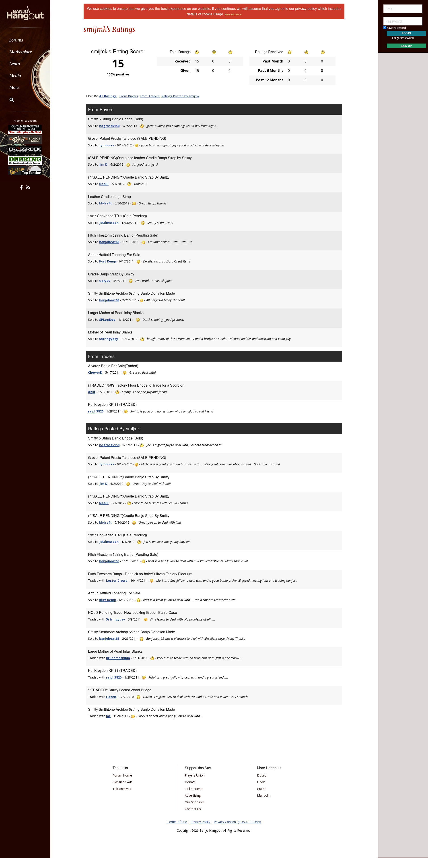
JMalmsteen (109, 223)
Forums (16, 40)
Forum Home (122, 775)
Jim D (103, 164)
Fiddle (261, 782)
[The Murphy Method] (25, 129)
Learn (14, 63)
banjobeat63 (109, 242)
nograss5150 (109, 126)
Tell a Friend (193, 789)
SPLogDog (107, 319)
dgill (91, 392)
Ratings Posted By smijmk (180, 96)
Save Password (396, 28)
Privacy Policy (200, 822)
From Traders (150, 96)
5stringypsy (108, 339)
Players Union (195, 775)
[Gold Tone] (25, 171)
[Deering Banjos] (25, 160)
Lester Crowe (117, 580)
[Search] (9, 100)
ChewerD (95, 372)
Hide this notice (233, 14)
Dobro (261, 775)
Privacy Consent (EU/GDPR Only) (237, 822)
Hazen (111, 697)
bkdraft (105, 203)
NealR (104, 184)
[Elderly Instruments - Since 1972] (25, 139)
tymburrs (106, 145)
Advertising (193, 795)
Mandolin (263, 795)
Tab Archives (122, 789)
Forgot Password (403, 38)
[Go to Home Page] (25, 12)
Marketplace (20, 51)
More (14, 87)
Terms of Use (177, 822)
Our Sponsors (195, 802)
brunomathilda (118, 658)
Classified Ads (122, 782)
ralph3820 (95, 411)
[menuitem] (25, 40)
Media (15, 75)
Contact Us (193, 809)
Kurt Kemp (107, 261)
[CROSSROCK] (25, 150)
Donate (190, 782)
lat (108, 716)
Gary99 (104, 281)
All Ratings (108, 96)
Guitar (261, 789)
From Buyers (128, 96)
